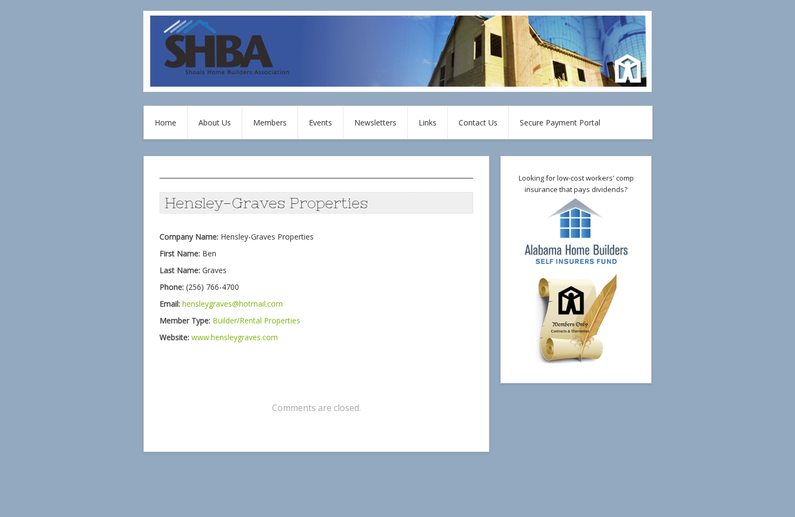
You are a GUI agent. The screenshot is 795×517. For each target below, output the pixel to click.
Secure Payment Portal (560, 122)
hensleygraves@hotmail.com (232, 304)
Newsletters (375, 122)
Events (320, 122)
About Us (214, 122)
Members (270, 122)
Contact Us (478, 122)
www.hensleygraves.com (234, 337)
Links (427, 122)
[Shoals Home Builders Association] (397, 89)
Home (165, 122)
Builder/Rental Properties (256, 320)
